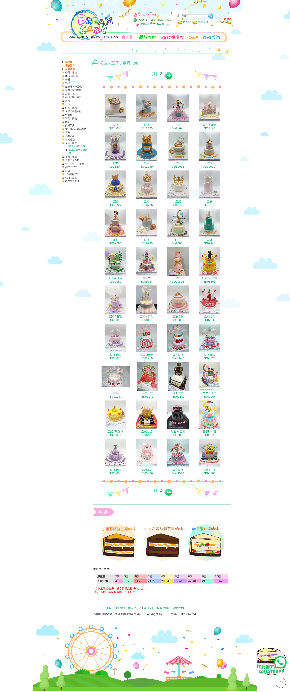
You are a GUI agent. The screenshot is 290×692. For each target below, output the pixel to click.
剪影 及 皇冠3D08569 (209, 280)
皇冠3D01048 (116, 395)
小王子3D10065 (178, 241)
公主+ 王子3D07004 (209, 395)
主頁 (109, 607)
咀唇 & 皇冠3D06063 (178, 433)
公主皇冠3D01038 (178, 356)
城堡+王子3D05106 (209, 471)
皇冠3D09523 (178, 280)
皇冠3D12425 (147, 126)
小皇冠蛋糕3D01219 (146, 356)
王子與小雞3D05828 (209, 433)
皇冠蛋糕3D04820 (209, 356)
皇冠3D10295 (147, 241)
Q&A (138, 607)
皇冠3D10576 (209, 203)
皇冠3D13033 (115, 126)
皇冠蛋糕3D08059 (178, 318)
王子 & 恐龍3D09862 (115, 280)
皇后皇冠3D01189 (179, 395)
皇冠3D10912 (209, 165)
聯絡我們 (178, 607)
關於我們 (119, 607)
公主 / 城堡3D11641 (209, 126)
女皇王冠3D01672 (147, 395)
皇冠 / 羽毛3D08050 (115, 318)
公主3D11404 (115, 165)
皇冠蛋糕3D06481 (147, 433)
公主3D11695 (178, 126)
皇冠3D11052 (178, 165)
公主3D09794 (115, 241)
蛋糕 (130, 607)
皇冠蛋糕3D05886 (147, 471)
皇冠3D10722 (178, 203)
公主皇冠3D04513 (178, 471)
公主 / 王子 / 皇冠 (78, 149)
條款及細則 (164, 607)
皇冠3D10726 (147, 203)
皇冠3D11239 (147, 165)
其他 (71, 153)
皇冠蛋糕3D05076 (115, 356)
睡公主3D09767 (147, 280)
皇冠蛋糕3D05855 (115, 471)
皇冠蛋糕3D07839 (209, 318)
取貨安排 (149, 607)
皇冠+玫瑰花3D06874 (115, 433)
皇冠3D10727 (115, 203)
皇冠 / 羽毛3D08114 (146, 318)
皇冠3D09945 (209, 241)
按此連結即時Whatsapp (151, 23)
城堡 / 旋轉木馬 (77, 146)
